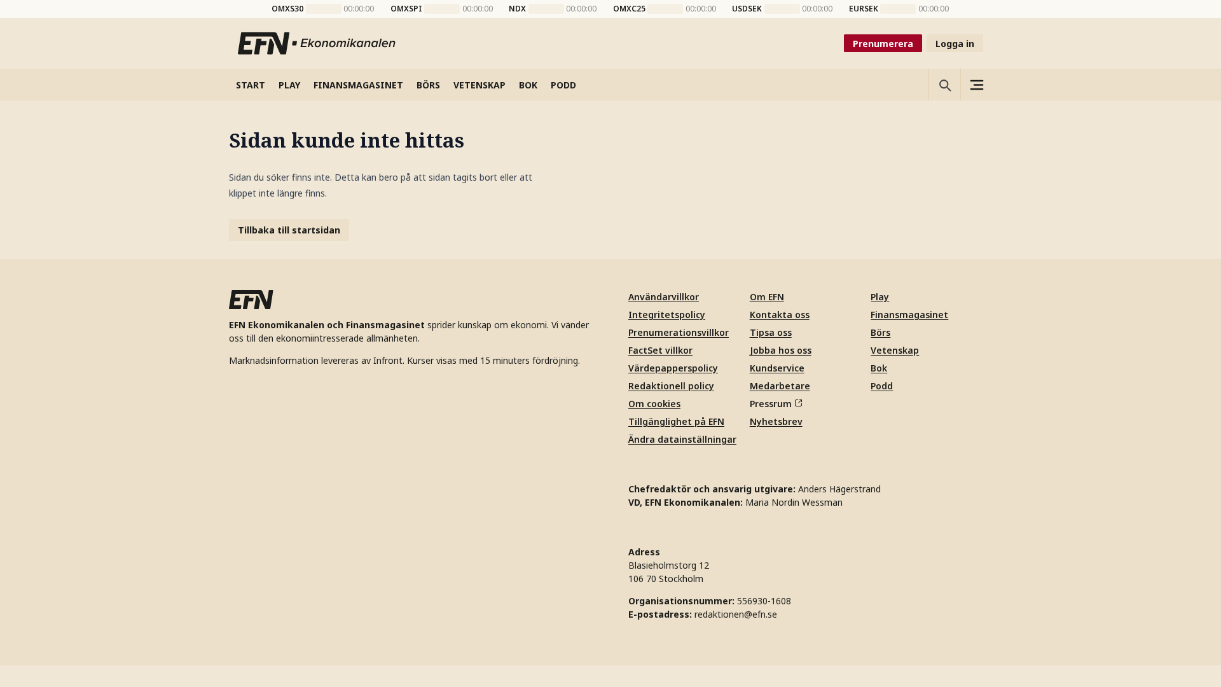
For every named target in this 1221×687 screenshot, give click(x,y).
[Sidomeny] (976, 85)
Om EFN (767, 297)
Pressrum (771, 404)
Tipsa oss (771, 332)
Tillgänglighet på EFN (676, 421)
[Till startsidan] (317, 43)
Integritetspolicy (666, 315)
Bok (879, 368)
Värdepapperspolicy (673, 368)
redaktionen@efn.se (735, 614)
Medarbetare (780, 386)
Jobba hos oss (780, 350)
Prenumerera (883, 44)
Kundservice (777, 368)
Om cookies (654, 404)
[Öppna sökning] (944, 85)
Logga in (954, 44)
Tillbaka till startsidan (289, 230)
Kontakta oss (780, 315)
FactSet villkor (660, 350)
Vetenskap (895, 350)
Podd (882, 386)
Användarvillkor (663, 297)
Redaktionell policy (671, 386)
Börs (880, 332)
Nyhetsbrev (776, 421)
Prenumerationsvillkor (678, 332)
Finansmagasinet (909, 315)
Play (880, 297)
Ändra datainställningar (682, 439)
